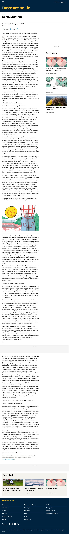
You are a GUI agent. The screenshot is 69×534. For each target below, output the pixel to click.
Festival (4, 513)
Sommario (5, 510)
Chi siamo (5, 505)
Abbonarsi (56, 2)
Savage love (49, 508)
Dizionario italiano (29, 505)
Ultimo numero (50, 510)
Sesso (4, 14)
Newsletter (27, 519)
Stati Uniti (21, 24)
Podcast (48, 505)
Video (4, 519)
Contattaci (5, 508)
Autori (26, 516)
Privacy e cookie (7, 516)
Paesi (25, 513)
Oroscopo (27, 508)
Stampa (13, 29)
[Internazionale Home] (8, 500)
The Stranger (13, 24)
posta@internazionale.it (8, 459)
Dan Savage (5, 24)
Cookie (3, 531)
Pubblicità (27, 510)
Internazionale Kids (52, 513)
